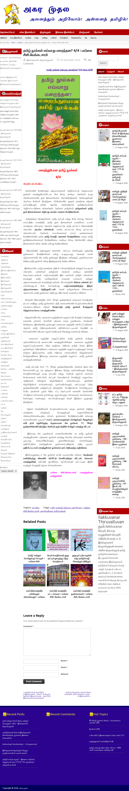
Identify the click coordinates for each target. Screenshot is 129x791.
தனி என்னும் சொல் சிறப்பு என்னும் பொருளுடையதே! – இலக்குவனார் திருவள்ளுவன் (10, 103)
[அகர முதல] (64, 24)
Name (64, 660)
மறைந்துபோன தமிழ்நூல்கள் (53, 511)
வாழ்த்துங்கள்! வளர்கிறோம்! (100, 741)
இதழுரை (4, 274)
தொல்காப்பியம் (7, 32)
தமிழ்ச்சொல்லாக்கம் (108, 554)
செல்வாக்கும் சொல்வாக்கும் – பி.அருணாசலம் (109, 97)
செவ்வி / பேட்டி (6, 355)
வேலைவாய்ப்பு (76, 37)
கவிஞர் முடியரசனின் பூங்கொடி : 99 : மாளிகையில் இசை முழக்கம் (119, 439)
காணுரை (4, 330)
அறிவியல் (3, 37)
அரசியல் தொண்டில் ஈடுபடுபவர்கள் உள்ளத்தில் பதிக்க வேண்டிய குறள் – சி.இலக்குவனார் (78, 694)
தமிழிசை (4, 362)
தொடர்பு (93, 37)
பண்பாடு (4, 397)
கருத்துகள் (111, 71)
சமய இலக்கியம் (16, 37)
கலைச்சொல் (104, 580)
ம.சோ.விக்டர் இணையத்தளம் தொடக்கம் (104, 735)
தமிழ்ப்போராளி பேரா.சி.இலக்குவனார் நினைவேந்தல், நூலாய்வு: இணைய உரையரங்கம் (112, 89)
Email (64, 667)
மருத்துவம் (5, 428)
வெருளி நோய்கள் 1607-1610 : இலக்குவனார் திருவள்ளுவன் (10, 193)
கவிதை (45, 37)
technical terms (115, 576)
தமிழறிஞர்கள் (6, 358)
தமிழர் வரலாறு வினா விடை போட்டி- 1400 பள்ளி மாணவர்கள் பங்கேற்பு (105, 748)
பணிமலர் (4, 393)
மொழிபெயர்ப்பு (6, 439)
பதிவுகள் (101, 71)
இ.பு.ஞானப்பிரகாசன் (108, 557)
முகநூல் (4, 436)
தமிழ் (122, 550)
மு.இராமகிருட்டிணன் (9, 432)
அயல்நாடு (5, 256)
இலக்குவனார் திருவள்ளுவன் (40, 59)
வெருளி (4, 450)
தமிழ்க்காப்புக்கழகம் (108, 565)
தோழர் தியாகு (116, 580)
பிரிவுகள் (121, 71)
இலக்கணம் (5, 281)
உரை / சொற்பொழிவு (8, 302)
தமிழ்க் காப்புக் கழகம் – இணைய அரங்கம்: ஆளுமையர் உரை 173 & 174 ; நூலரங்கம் (119, 220)
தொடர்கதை (5, 376)
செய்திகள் (64, 37)
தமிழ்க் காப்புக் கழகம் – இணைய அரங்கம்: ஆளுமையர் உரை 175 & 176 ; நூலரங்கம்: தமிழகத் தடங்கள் (113, 113)
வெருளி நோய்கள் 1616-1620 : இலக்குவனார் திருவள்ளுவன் (10, 133)
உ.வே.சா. (118, 569)
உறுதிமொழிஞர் (6, 305)
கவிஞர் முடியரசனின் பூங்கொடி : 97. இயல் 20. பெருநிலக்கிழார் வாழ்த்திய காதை (120, 486)
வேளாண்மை (6, 460)
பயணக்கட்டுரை (7, 400)
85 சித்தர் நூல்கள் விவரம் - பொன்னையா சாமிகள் (105, 721)
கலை (3, 319)
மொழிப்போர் (5, 443)
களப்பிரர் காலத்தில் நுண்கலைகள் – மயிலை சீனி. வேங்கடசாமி (82, 594)
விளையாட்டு (6, 446)
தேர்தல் (3, 372)
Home (13, 42)
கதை (37, 37)
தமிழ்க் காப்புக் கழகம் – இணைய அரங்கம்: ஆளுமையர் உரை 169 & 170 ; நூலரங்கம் (119, 281)
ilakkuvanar (113, 526)
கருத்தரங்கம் (6, 316)
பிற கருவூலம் (6, 414)
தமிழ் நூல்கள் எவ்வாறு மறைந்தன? (66, 507)
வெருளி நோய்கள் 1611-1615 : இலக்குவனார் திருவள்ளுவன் (10, 163)
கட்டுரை (28, 37)
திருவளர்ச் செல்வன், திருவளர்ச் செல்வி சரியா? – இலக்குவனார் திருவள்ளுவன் (120, 365)
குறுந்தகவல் (5, 340)
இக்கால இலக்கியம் (65, 32)
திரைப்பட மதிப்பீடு (8, 369)
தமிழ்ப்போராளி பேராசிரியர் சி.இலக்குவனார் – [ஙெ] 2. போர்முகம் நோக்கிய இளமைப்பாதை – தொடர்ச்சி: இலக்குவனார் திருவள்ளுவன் (37, 695)
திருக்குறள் (45, 32)
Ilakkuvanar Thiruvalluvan (111, 519)
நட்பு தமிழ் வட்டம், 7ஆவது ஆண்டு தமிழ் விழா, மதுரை (120, 398)
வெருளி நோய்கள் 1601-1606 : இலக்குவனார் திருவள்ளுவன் (10, 223)
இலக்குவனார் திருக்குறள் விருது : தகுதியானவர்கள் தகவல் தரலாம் (111, 104)
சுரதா (109, 583)
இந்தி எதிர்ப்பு (6, 277)
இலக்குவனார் (6, 284)
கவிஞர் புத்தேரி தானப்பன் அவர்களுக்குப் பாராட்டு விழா (119, 195)
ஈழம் (3, 295)
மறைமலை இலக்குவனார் (110, 561)
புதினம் (3, 418)
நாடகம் (3, 383)
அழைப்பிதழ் (5, 266)
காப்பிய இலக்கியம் (8, 333)
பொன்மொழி (6, 425)
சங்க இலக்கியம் (27, 32)
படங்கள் (4, 390)
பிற (86, 37)
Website (64, 674)
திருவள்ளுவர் (112, 550)
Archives (3, 467)
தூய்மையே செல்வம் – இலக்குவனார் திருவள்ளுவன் (119, 418)
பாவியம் (54, 37)
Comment (28, 626)
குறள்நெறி (5, 337)
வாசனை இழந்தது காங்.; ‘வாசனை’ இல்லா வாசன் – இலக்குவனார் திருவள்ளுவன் (10, 80)
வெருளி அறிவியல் (8, 453)
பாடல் (3, 404)
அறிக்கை (4, 260)
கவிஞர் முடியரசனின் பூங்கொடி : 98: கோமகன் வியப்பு (119, 461)
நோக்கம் (98, 32)
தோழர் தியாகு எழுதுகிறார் (106, 532)
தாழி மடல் (115, 538)
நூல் (101, 526)
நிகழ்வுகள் (84, 32)
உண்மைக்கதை (6, 298)
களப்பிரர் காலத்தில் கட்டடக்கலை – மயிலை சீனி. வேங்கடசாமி (58, 594)
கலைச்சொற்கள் (7, 323)
